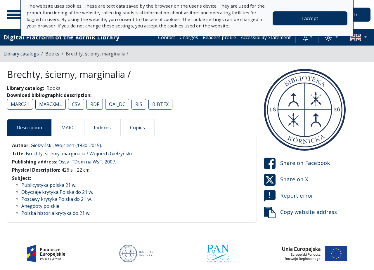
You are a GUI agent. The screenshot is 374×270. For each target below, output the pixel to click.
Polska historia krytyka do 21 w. (55, 213)
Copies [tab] (137, 127)
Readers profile (219, 37)
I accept (310, 18)
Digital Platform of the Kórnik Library (61, 37)
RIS (138, 104)
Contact (166, 37)
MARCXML (50, 104)
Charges (189, 37)
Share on (305, 162)
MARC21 (20, 104)
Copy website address (308, 211)
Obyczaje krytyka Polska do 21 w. (57, 192)
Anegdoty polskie (40, 206)
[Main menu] (14, 14)
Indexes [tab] (102, 127)
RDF (94, 104)
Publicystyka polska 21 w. (48, 185)
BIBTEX (160, 104)
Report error (296, 195)
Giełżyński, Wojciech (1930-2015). (66, 145)
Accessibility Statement (266, 37)
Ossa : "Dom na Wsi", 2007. (87, 161)
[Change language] (358, 37)
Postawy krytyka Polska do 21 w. (56, 199)
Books (52, 53)
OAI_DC (117, 104)
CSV (76, 104)
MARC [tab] (68, 127)
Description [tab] (29, 127)
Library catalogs (21, 53)
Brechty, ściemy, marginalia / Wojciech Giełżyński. (79, 153)
